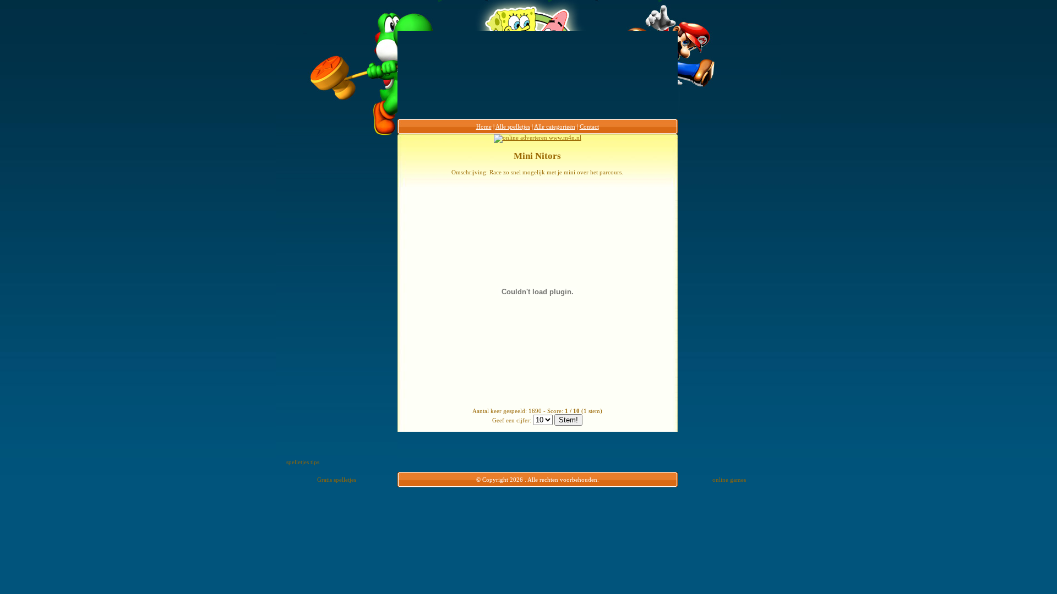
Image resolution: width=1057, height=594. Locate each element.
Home (484, 126)
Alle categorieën (554, 126)
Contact (589, 126)
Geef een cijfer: (511, 420)
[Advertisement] (354, 299)
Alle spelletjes (512, 126)
